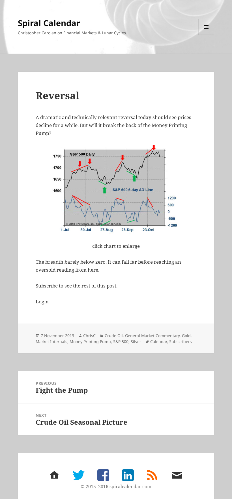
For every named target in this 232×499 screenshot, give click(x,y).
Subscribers (180, 341)
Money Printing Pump (90, 341)
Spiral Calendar (49, 22)
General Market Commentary (152, 335)
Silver (136, 341)
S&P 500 (120, 341)
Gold (186, 335)
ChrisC (89, 335)
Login (42, 301)
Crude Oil (114, 335)
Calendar (158, 341)
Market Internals (51, 341)
